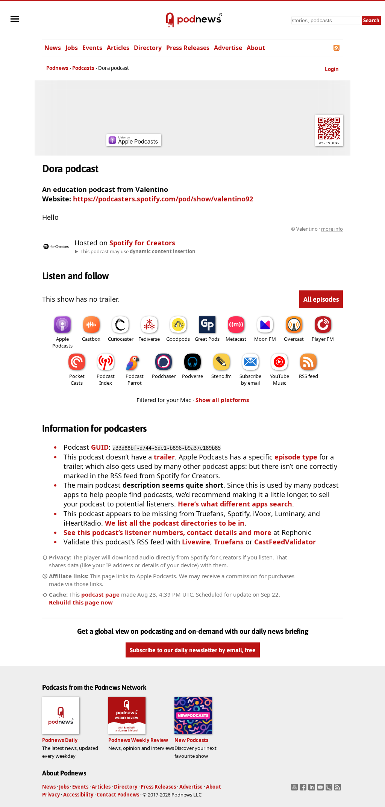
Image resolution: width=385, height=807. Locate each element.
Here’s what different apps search (235, 503)
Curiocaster (120, 338)
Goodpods (178, 338)
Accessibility (78, 794)
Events (92, 48)
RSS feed (308, 376)
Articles (118, 48)
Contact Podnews (118, 794)
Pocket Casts (77, 379)
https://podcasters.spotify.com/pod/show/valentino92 (163, 198)
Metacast (236, 338)
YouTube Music (279, 379)
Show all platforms (222, 400)
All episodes (321, 299)
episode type (295, 456)
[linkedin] (312, 789)
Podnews (57, 68)
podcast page (100, 594)
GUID (100, 447)
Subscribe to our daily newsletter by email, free (193, 650)
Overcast (294, 338)
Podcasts (83, 68)
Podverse (192, 376)
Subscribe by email (250, 379)
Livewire (196, 541)
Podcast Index (106, 379)
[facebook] (304, 789)
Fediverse (149, 338)
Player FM (323, 338)
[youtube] (321, 789)
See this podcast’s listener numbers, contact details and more (167, 532)
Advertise (228, 48)
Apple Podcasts (62, 342)
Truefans (229, 541)
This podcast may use (138, 251)
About (256, 48)
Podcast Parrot (135, 379)
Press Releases (187, 48)
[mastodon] (295, 789)
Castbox (91, 338)
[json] (330, 789)
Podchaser (164, 376)
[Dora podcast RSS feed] (337, 47)
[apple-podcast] (133, 143)
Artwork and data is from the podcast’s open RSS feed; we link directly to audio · (224, 228)
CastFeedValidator (285, 541)
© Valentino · (317, 228)
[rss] (338, 789)
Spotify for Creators (142, 242)
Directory (148, 48)
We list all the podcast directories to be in (174, 522)
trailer (164, 456)
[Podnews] (169, 20)
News (52, 48)
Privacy (51, 794)
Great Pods (207, 338)
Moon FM (265, 338)
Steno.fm (221, 376)
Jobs (71, 48)
